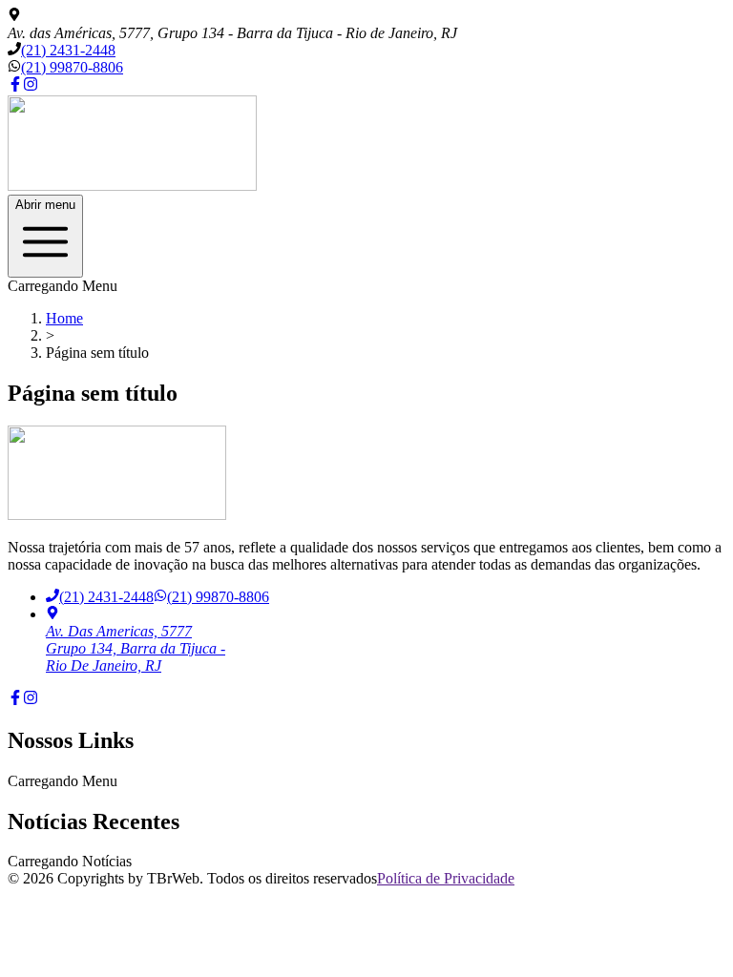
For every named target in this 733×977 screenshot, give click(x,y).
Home (64, 318)
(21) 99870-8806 (72, 67)
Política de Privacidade (445, 878)
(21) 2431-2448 (68, 50)
